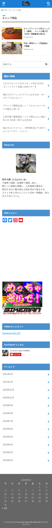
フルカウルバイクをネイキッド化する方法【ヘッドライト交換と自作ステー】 (23, 85)
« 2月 (4, 508)
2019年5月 (8, 436)
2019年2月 (8, 460)
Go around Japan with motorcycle (28, 522)
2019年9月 (8, 405)
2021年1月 (8, 382)
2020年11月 (8, 397)
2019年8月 (8, 413)
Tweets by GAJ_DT (11, 333)
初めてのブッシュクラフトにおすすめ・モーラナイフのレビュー (24, 96)
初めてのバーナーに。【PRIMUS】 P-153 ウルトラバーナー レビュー (24, 129)
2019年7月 (8, 421)
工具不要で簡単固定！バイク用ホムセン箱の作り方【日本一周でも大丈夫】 (24, 118)
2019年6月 (8, 429)
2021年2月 (8, 374)
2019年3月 (8, 452)
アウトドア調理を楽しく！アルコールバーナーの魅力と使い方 (24, 107)
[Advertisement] (26, 255)
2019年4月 (8, 444)
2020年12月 (8, 389)
